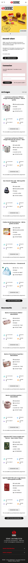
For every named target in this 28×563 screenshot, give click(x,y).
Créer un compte (11, 58)
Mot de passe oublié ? (19, 82)
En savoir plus (6, 54)
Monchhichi (17, 318)
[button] (4, 2)
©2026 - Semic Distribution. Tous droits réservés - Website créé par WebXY (14, 560)
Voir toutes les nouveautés (14, 518)
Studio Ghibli (17, 145)
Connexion (7, 82)
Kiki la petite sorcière (19, 104)
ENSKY (15, 446)
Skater (15, 106)
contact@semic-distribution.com (16, 542)
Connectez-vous (14, 129)
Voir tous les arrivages (14, 300)
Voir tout (24, 92)
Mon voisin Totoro (18, 147)
